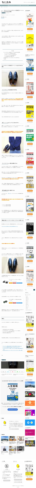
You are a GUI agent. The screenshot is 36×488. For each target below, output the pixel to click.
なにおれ (5, 425)
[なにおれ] (6, 2)
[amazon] (18, 429)
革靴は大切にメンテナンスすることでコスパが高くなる (11, 57)
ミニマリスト (28, 294)
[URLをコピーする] (22, 371)
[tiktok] (13, 429)
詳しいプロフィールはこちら (18, 479)
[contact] (21, 482)
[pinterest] (15, 429)
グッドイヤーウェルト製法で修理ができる (11, 55)
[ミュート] (32, 396)
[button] (3, 371)
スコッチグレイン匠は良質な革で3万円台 (10, 53)
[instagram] (12, 429)
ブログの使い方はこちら (7, 480)
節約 (27, 300)
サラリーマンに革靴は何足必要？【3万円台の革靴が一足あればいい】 (12, 346)
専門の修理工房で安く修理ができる (10, 56)
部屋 (27, 297)
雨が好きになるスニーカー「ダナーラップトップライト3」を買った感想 (12, 350)
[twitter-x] (11, 429)
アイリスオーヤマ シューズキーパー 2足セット (15, 279)
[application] (30, 394)
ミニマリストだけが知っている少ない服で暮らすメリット (10, 226)
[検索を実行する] (34, 289)
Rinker (11, 280)
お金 (27, 301)
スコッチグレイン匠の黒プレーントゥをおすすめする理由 (12, 52)
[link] (9, 429)
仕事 (27, 304)
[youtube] (17, 429)
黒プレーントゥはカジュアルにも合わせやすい (11, 54)
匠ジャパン (9, 193)
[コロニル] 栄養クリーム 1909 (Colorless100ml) (15, 299)
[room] (14, 429)
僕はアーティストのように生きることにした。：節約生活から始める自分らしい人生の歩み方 (30, 26)
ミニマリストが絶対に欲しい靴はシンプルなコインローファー (11, 347)
